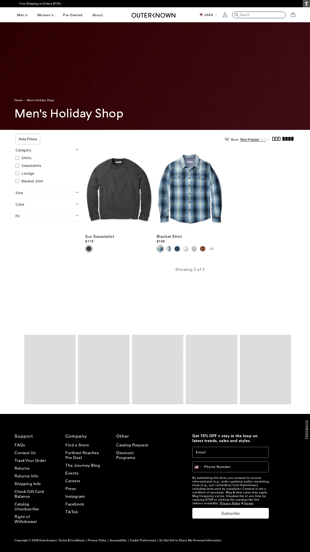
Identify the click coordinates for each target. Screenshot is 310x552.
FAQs (20, 445)
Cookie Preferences (143, 540)
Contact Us (25, 452)
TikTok (71, 511)
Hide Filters (28, 139)
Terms (248, 503)
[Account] (225, 14)
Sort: (235, 139)
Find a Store (77, 445)
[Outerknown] (153, 14)
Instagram (75, 496)
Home (19, 100)
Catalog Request (132, 445)
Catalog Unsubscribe (27, 506)
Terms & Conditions (71, 540)
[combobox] (200, 467)
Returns (22, 468)
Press (70, 488)
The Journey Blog (82, 465)
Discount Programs (125, 455)
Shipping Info (28, 483)
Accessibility (118, 540)
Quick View (118, 224)
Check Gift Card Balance (29, 494)
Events (71, 473)
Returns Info (26, 476)
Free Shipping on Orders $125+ (40, 3)
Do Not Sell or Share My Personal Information (190, 540)
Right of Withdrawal (26, 519)
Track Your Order (30, 460)
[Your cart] (293, 14)
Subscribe (230, 513)
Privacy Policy (230, 503)
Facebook (74, 504)
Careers (72, 480)
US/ (208, 15)
